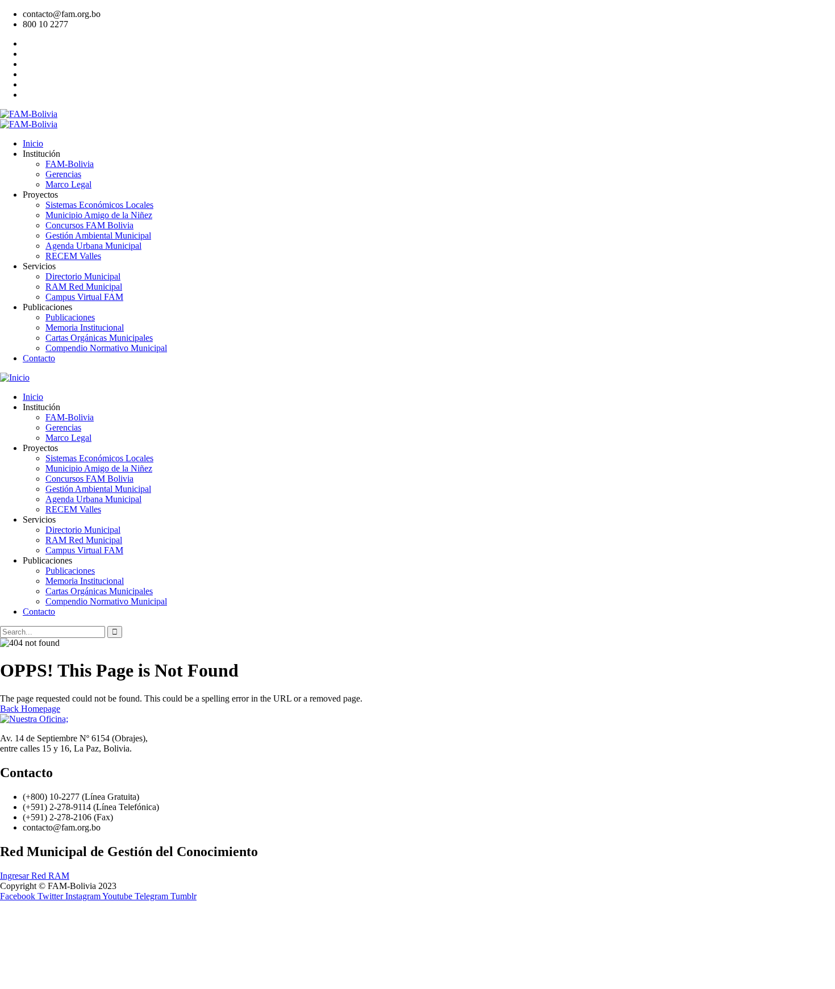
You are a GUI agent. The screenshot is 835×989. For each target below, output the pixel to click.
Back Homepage (30, 708)
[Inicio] (15, 377)
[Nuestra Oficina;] (34, 719)
